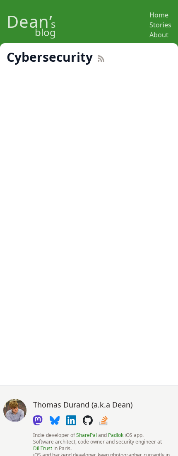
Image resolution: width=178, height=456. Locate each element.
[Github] (88, 420)
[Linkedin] (71, 420)
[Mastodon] (38, 420)
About (158, 34)
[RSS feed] (115, 58)
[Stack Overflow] (104, 420)
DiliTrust (42, 448)
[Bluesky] (55, 420)
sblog (31, 27)
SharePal (86, 435)
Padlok (115, 435)
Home (158, 14)
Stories (160, 24)
